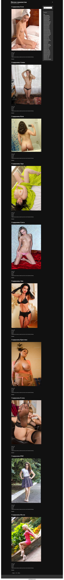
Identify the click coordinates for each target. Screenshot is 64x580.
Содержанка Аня (17, 281)
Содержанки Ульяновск (47, 51)
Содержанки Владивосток (47, 21)
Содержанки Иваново (46, 25)
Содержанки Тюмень (46, 49)
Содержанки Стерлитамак (47, 45)
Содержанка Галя (17, 7)
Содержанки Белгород (47, 19)
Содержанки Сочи (46, 41)
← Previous (12, 572)
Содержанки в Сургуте (47, 55)
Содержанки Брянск (46, 20)
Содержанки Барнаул (47, 18)
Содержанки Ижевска (47, 26)
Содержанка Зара (17, 164)
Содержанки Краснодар (47, 30)
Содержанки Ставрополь (47, 44)
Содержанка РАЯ (17, 456)
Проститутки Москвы (46, 15)
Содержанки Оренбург (47, 35)
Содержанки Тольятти (47, 46)
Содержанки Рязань (46, 37)
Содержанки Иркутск (46, 28)
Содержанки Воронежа (47, 24)
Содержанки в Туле (46, 57)
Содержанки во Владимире (47, 59)
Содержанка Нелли (18, 515)
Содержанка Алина (18, 62)
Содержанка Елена (18, 398)
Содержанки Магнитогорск (47, 32)
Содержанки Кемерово (47, 29)
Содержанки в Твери (46, 56)
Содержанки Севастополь (47, 40)
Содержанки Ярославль (47, 54)
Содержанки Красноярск (47, 31)
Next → (20, 572)
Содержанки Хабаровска (47, 52)
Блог (44, 14)
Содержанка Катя (17, 116)
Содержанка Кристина (19, 340)
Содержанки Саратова (47, 39)
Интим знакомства (19, 2)
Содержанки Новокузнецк (47, 34)
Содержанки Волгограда (47, 23)
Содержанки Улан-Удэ (47, 50)
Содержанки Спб (46, 42)
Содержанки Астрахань (47, 16)
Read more (12, 59)
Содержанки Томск (46, 47)
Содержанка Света (18, 222)
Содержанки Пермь (46, 36)
